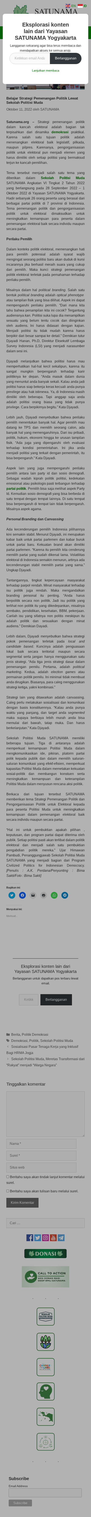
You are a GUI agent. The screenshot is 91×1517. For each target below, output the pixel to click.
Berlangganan (65, 58)
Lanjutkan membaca (45, 70)
